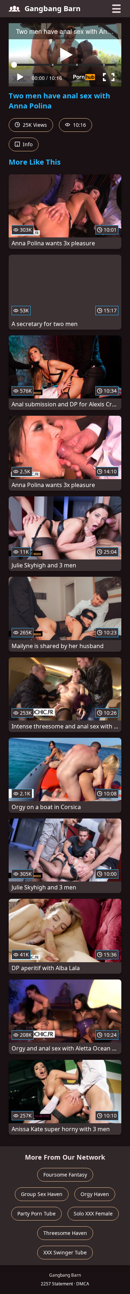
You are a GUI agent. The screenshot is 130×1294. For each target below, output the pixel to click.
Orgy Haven (95, 1194)
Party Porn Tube (36, 1213)
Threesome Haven (65, 1233)
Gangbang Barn (53, 8)
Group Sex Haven (41, 1194)
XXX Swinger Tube (65, 1252)
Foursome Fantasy (65, 1174)
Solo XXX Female (93, 1213)
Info (26, 144)
